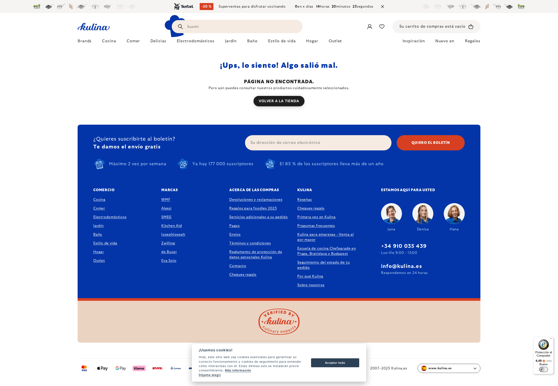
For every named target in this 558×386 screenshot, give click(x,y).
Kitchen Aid (171, 226)
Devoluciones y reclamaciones (255, 199)
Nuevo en (444, 41)
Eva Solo (168, 260)
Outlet (99, 260)
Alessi (166, 208)
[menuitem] (85, 42)
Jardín (98, 226)
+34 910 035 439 (404, 246)
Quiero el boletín (431, 143)
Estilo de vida (105, 243)
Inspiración (414, 41)
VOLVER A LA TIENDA (279, 101)
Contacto (237, 266)
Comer (99, 208)
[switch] (543, 369)
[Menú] (551, 339)
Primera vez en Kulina (316, 217)
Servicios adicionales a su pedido (258, 217)
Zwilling (168, 243)
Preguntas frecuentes (316, 226)
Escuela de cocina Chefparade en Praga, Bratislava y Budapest (326, 251)
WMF (165, 199)
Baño (97, 234)
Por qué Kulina (310, 276)
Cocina (99, 199)
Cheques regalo (243, 274)
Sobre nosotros (311, 285)
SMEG (166, 217)
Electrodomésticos (110, 217)
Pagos (234, 226)
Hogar (98, 252)
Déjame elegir (210, 375)
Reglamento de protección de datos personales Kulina (255, 254)
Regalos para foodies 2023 (253, 208)
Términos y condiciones (250, 243)
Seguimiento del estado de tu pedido (323, 265)
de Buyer (169, 252)
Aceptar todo (335, 362)
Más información (238, 370)
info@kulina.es (401, 266)
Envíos (235, 234)
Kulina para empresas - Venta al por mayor (325, 237)
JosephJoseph (173, 234)
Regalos (472, 41)
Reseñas (304, 199)
